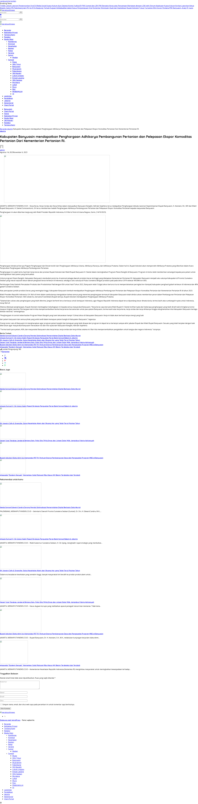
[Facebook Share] (5, 355)
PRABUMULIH (17, 92)
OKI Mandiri (16, 73)
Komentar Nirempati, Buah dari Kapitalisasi (109, 8)
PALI (13, 89)
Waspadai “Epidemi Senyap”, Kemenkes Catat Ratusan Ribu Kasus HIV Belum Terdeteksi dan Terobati (40, 347)
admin (2, 150)
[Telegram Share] (5, 363)
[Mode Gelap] (1, 15)
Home (6, 114)
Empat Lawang (18, 78)
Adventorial (8, 103)
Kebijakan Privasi (11, 32)
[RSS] (5, 716)
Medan (15, 57)
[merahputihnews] (7, 10)
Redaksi (7, 37)
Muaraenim (16, 69)
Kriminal (11, 44)
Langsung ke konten (8, 1)
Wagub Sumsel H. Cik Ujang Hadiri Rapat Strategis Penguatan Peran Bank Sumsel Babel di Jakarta (39, 338)
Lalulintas (8, 96)
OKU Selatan (17, 80)
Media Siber (9, 39)
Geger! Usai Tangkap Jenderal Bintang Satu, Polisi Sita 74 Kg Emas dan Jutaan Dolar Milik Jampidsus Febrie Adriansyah (47, 342)
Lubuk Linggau (18, 76)
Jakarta (7, 101)
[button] (20, 12)
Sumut (10, 55)
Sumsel (11, 60)
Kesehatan (12, 46)
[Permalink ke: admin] (1, 148)
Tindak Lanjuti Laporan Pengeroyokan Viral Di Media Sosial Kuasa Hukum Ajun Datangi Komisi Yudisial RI (41, 6)
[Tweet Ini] (5, 358)
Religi (10, 51)
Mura (14, 87)
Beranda (7, 30)
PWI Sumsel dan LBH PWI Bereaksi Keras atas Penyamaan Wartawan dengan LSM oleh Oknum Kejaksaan (123, 6)
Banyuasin (16, 67)
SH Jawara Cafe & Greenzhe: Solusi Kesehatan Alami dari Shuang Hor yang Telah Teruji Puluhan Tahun (40, 340)
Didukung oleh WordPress (10, 720)
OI (13, 94)
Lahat (14, 85)
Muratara (16, 82)
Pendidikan (8, 98)
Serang (11, 53)
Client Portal (9, 105)
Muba (14, 62)
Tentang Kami (9, 35)
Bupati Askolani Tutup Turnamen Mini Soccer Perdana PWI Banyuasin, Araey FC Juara (160, 8)
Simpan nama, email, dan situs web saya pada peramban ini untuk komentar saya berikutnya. (38, 704)
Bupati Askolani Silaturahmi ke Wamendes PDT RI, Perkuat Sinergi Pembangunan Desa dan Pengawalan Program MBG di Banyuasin (51, 345)
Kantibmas (12, 42)
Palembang (16, 71)
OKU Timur (16, 64)
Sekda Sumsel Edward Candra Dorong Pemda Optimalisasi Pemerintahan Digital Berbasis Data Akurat (40, 336)
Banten (11, 48)
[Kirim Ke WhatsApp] (5, 365)
